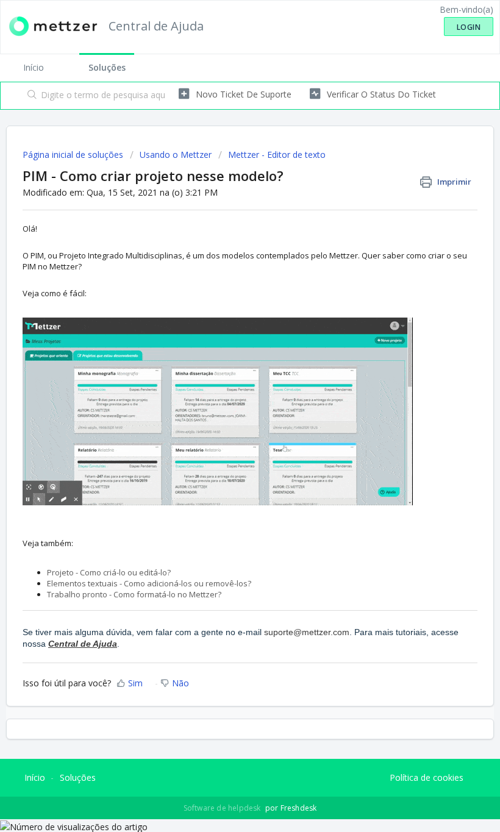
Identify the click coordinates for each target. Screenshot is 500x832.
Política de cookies (426, 777)
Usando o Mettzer (176, 154)
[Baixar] (227, 411)
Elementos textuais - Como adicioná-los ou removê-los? (149, 583)
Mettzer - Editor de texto (277, 154)
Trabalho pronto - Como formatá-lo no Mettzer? (134, 594)
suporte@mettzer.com (306, 632)
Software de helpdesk (223, 808)
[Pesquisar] (29, 96)
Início (33, 67)
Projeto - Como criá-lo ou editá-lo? (109, 572)
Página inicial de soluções (74, 154)
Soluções (107, 67)
